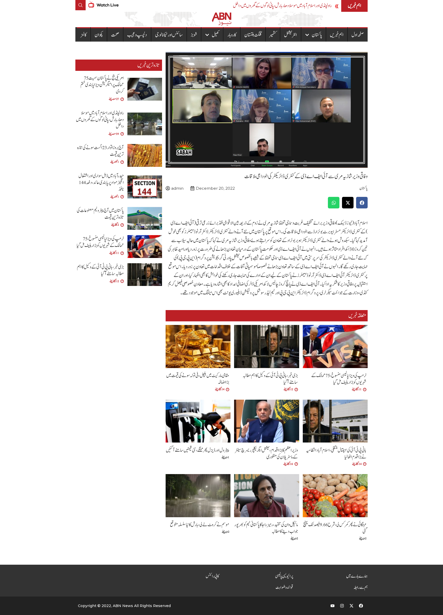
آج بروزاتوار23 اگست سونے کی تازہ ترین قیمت (100, 151)
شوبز (194, 35)
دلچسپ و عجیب (137, 35)
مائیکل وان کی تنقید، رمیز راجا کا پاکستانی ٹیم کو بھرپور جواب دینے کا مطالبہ (266, 528)
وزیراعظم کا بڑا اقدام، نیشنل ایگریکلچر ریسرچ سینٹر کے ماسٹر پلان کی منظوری (266, 453)
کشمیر (272, 35)
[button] (362, 202)
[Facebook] (361, 606)
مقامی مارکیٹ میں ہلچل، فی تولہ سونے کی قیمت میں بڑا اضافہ (197, 379)
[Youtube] (332, 606)
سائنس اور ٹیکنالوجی (169, 35)
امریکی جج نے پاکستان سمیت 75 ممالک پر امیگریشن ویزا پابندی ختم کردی (102, 84)
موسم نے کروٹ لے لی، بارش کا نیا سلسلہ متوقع (199, 525)
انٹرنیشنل (290, 35)
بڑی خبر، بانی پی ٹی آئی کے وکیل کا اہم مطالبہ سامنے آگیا (270, 379)
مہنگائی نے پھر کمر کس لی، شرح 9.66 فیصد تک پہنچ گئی (334, 528)
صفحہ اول (357, 35)
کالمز (84, 35)
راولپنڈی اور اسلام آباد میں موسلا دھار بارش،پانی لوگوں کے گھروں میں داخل (282, 6)
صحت (115, 35)
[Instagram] (342, 606)
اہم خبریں (337, 35)
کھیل (215, 35)
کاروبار (231, 35)
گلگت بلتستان (252, 35)
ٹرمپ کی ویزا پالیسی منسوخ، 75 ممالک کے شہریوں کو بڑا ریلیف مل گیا (338, 379)
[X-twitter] (351, 606)
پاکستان (317, 35)
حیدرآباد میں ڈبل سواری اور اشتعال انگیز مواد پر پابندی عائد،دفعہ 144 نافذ (101, 182)
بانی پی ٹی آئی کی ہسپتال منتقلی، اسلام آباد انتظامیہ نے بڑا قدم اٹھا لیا (336, 453)
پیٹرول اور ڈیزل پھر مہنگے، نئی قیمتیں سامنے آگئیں (197, 450)
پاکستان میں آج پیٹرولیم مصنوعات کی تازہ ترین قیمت (100, 214)
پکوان (99, 35)
